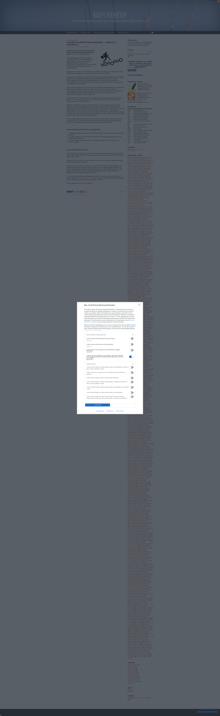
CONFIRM (97, 405)
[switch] (131, 338)
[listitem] (110, 335)
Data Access (110, 411)
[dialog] (110, 358)
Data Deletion (100, 411)
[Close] (139, 305)
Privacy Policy (119, 411)
